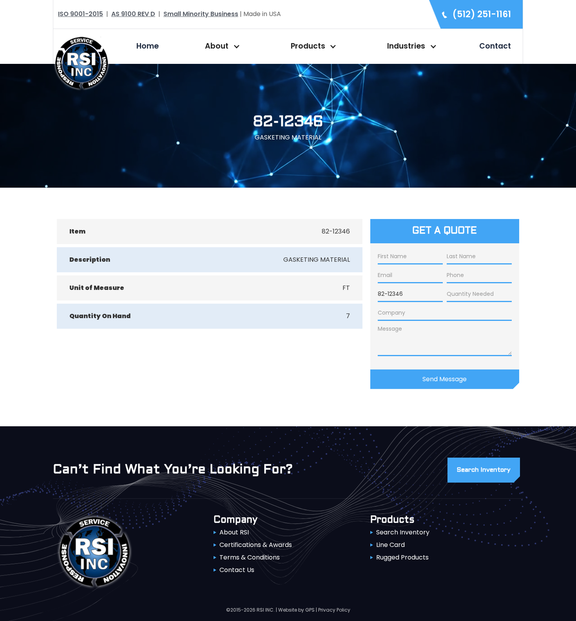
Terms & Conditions (249, 557)
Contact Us (236, 569)
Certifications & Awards (255, 544)
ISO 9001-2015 (80, 13)
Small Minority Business (200, 13)
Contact (495, 46)
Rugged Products (402, 557)
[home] (81, 62)
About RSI (234, 532)
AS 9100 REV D (133, 13)
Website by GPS (296, 610)
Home (147, 46)
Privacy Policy (334, 610)
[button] (220, 46)
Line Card (390, 544)
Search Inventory (402, 532)
